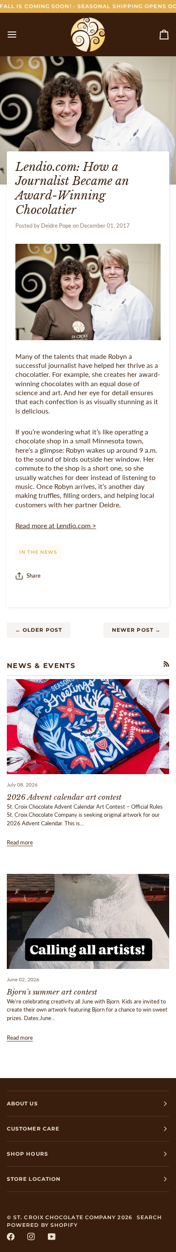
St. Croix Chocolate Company (64, 1217)
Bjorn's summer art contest (52, 992)
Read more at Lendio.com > (55, 525)
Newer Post (136, 630)
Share (33, 575)
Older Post (38, 630)
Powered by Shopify (42, 1225)
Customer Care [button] (33, 1128)
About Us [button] (22, 1103)
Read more (20, 842)
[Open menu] (19, 34)
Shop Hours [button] (27, 1154)
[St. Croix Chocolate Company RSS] (166, 664)
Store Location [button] (34, 1179)
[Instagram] (31, 1236)
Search (149, 1217)
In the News (38, 552)
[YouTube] (52, 1236)
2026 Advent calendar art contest (64, 797)
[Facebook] (11, 1236)
